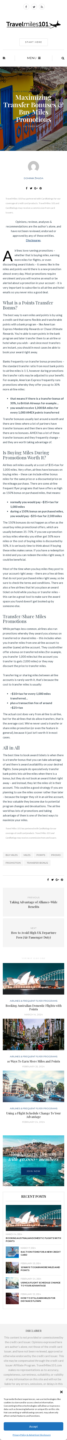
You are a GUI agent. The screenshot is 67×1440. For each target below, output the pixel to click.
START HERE (33, 42)
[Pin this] (40, 188)
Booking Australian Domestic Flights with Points (34, 1007)
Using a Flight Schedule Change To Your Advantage (33, 1115)
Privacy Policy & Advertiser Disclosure (32, 1435)
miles (27, 855)
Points (40, 855)
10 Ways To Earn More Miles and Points (33, 1061)
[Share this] (26, 188)
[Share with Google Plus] (36, 188)
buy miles (11, 855)
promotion (13, 862)
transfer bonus (37, 862)
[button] (61, 1392)
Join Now (33, 1171)
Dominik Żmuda (33, 178)
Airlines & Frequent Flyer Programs (33, 91)
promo (56, 855)
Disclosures (33, 240)
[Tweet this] (31, 188)
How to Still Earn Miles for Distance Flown (38, 1299)
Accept (33, 1426)
